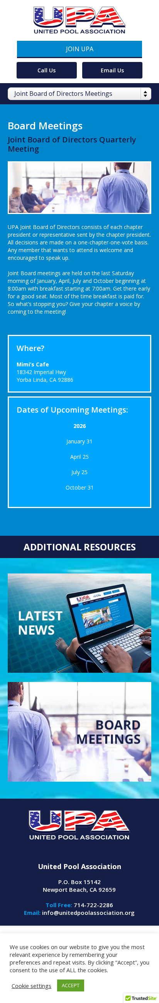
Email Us (112, 70)
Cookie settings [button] (31, 986)
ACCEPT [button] (71, 985)
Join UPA (79, 49)
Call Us (46, 70)
